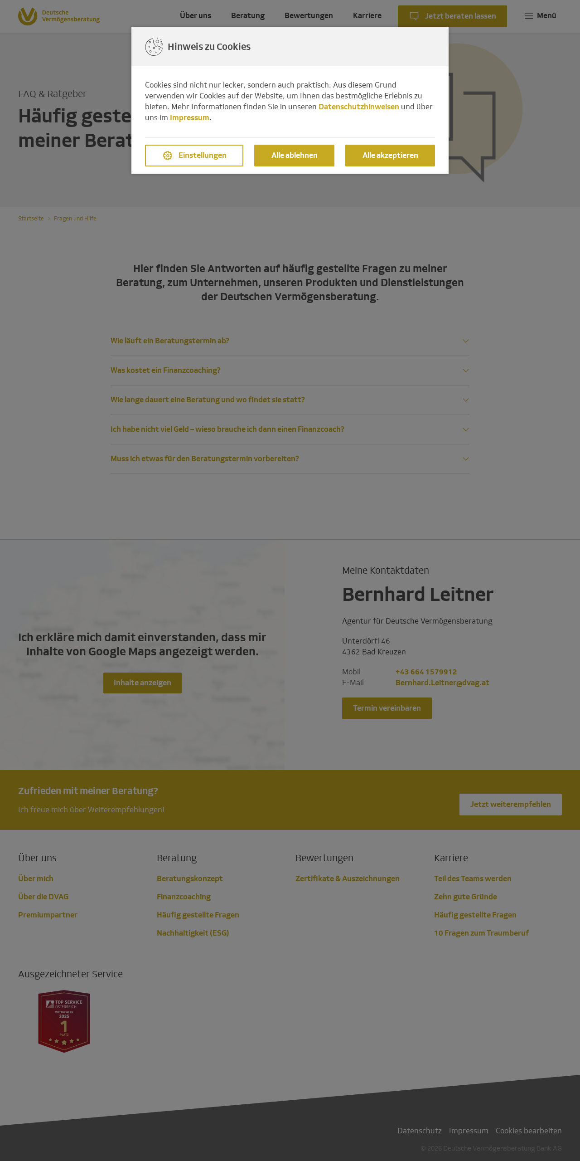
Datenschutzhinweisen (359, 107)
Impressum (189, 117)
